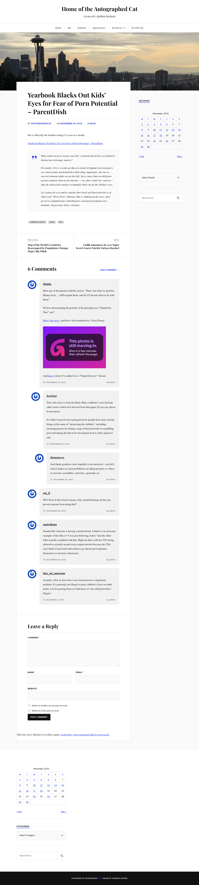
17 (154, 135)
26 (167, 141)
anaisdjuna (50, 524)
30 (148, 146)
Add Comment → (109, 270)
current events (37, 222)
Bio (69, 27)
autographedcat (41, 123)
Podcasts (81, 27)
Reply (113, 382)
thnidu (47, 284)
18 (160, 135)
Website (32, 688)
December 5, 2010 (55, 600)
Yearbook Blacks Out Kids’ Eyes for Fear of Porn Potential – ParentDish (73, 103)
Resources (117, 27)
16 (148, 135)
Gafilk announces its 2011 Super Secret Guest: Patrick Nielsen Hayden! (97, 246)
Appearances (99, 27)
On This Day (137, 27)
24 (154, 141)
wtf (61, 222)
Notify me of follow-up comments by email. (49, 705)
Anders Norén (119, 878)
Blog (93, 123)
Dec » (180, 156)
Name (32, 672)
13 (173, 130)
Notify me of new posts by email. (45, 711)
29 (142, 146)
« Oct (141, 156)
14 (179, 130)
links (52, 222)
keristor (52, 396)
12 (167, 130)
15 (142, 135)
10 (154, 130)
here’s (51, 375)
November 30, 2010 (71, 123)
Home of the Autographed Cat (100, 8)
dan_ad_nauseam (54, 573)
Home (58, 27)
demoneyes (57, 457)
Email (80, 672)
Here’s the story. (51, 320)
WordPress (91, 878)
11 (160, 130)
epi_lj (46, 493)
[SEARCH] (178, 198)
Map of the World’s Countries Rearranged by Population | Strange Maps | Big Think (48, 248)
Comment (34, 637)
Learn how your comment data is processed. (84, 734)
